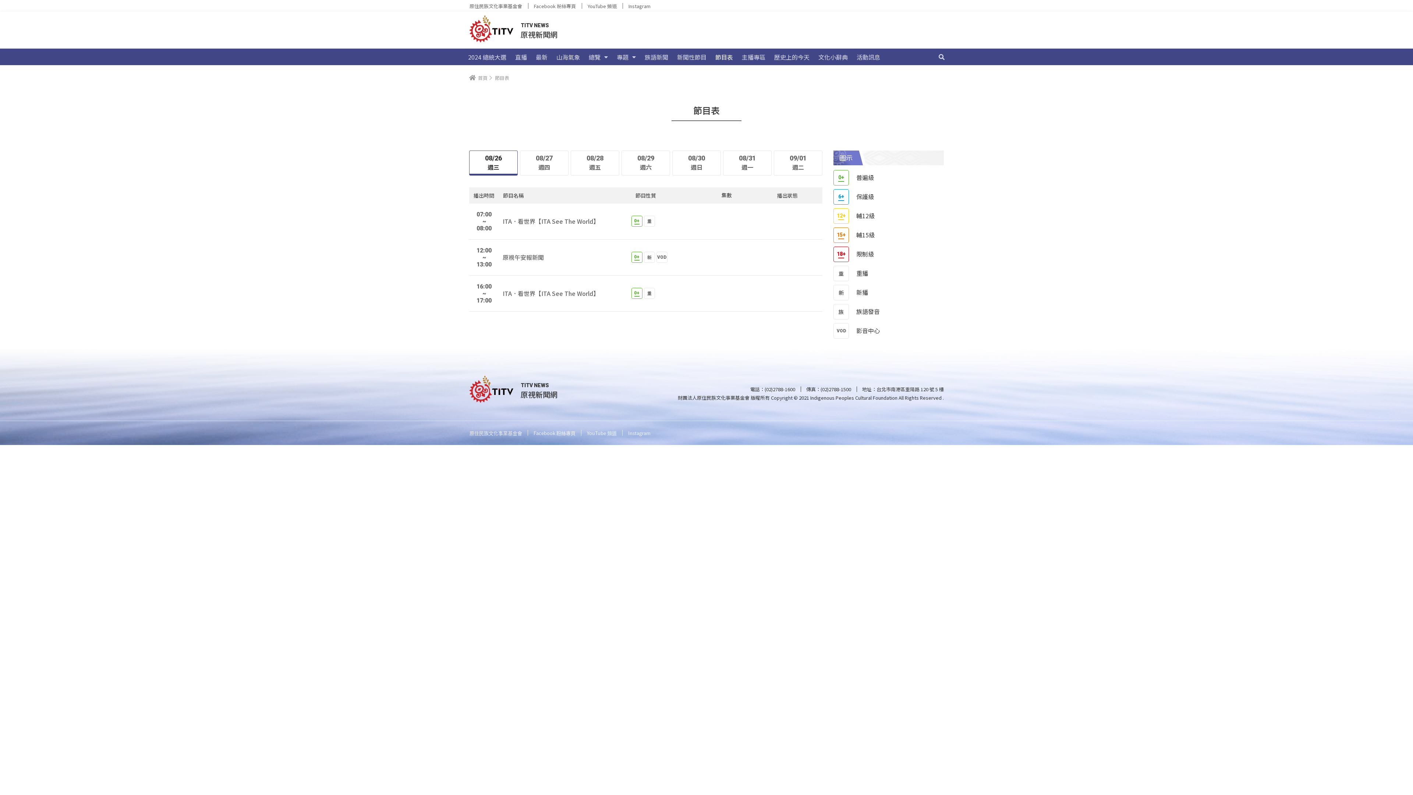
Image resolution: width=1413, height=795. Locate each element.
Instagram (639, 6)
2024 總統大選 (487, 57)
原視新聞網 (539, 34)
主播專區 (753, 57)
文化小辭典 (833, 57)
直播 (521, 57)
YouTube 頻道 (602, 6)
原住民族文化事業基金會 (496, 6)
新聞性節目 (691, 57)
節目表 (724, 57)
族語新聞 (656, 57)
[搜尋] (941, 57)
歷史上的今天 (792, 57)
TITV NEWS (535, 25)
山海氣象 (568, 57)
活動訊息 (868, 57)
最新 (542, 57)
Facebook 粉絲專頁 (555, 6)
